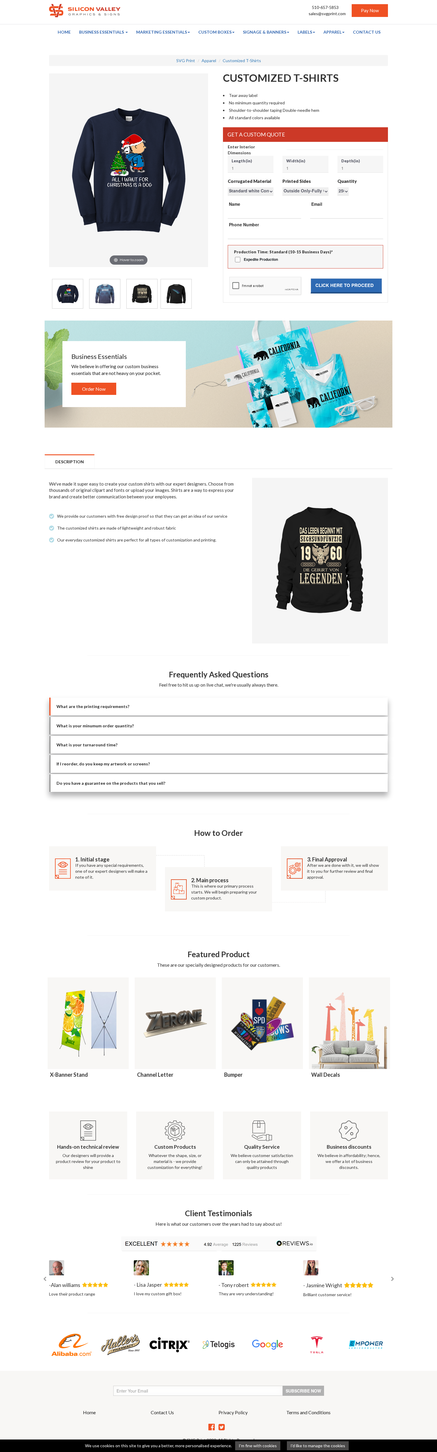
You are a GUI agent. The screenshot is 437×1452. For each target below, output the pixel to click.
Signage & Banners (264, 31)
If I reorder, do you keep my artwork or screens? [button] (103, 763)
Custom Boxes (215, 31)
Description (69, 461)
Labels (305, 31)
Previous (45, 1279)
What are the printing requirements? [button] (92, 706)
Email (316, 204)
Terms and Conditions (308, 1412)
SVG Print (185, 60)
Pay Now (370, 10)
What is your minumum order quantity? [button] (95, 725)
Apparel (332, 31)
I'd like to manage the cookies (317, 1445)
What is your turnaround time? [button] (86, 744)
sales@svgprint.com (327, 13)
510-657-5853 (325, 7)
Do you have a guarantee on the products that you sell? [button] (110, 783)
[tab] (218, 706)
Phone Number (244, 224)
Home (64, 31)
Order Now (94, 389)
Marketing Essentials (161, 31)
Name (234, 204)
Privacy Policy (233, 1412)
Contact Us (367, 31)
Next (392, 1279)
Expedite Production (261, 259)
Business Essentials (102, 31)
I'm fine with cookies (258, 1445)
